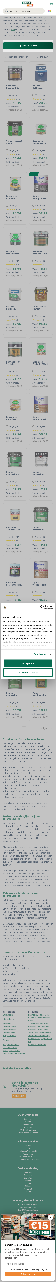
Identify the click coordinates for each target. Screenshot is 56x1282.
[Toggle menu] (5, 4)
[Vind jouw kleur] (49, 11)
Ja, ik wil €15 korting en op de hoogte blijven (27, 1269)
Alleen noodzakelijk (28, 672)
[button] (28, 45)
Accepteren (28, 663)
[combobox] (24, 11)
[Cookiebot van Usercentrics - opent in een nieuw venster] (40, 607)
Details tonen (40, 654)
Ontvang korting (28, 1274)
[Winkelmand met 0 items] (51, 3)
